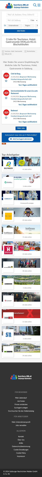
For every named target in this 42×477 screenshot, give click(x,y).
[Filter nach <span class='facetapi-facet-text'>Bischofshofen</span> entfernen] (25, 51)
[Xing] (21, 385)
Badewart (14, 110)
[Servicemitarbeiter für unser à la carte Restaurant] (6, 93)
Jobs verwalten (21, 425)
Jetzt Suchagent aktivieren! (22, 139)
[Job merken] (6, 80)
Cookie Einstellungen (21, 450)
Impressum (21, 456)
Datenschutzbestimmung (21, 446)
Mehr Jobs (21, 128)
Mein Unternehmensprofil (21, 422)
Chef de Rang (15, 74)
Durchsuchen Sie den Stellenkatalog (21, 411)
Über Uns (21, 440)
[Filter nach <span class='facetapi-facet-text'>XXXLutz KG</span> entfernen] (3, 54)
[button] (5, 25)
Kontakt (21, 436)
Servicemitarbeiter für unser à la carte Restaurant (24, 92)
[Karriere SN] (17, 5)
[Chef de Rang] (6, 76)
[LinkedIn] (25, 385)
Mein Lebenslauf (21, 398)
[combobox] (22, 15)
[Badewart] (6, 112)
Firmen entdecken (21, 404)
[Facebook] (17, 385)
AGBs (21, 443)
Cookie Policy (21, 453)
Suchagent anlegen (21, 408)
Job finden (21, 401)
